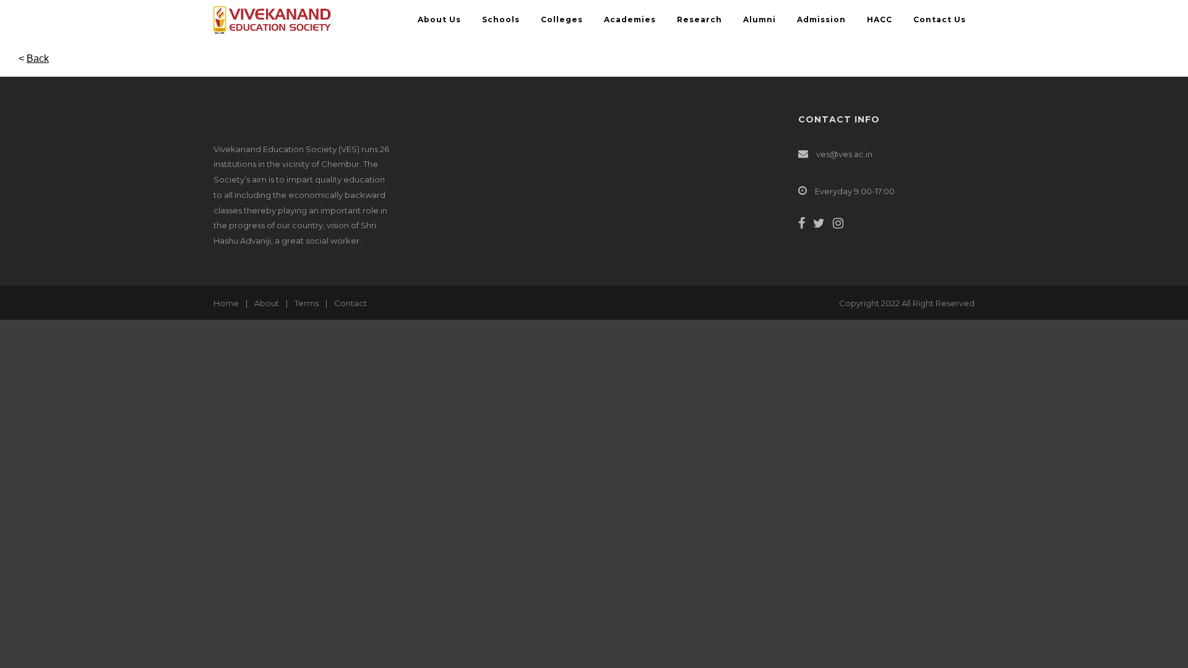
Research (699, 19)
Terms (307, 303)
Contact (350, 303)
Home (226, 303)
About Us (439, 19)
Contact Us (939, 19)
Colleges (562, 19)
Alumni (759, 19)
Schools (501, 19)
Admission (821, 19)
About (266, 303)
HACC (879, 19)
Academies (630, 19)
